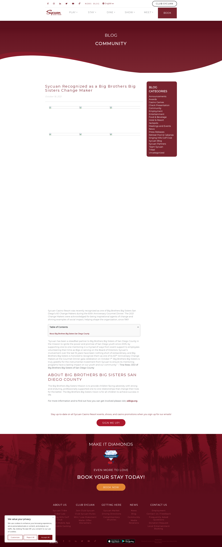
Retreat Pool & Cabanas (161, 135)
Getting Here (112, 505)
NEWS (88, 4)
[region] (30, 528)
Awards (153, 99)
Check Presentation (159, 105)
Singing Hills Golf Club (160, 138)
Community (155, 108)
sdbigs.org (132, 401)
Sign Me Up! (111, 422)
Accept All (45, 537)
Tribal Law (59, 514)
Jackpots (153, 123)
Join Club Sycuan (85, 511)
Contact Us (158, 505)
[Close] (53, 517)
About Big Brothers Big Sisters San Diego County (69, 334)
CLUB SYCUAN (164, 3)
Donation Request (158, 523)
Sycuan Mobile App (60, 523)
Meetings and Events (160, 126)
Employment (156, 111)
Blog (133, 514)
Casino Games (156, 102)
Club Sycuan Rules (85, 514)
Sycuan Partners (157, 144)
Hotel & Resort (156, 120)
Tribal (152, 149)
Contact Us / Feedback (159, 514)
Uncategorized (156, 152)
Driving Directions (111, 514)
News (152, 129)
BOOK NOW (111, 487)
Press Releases (156, 132)
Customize (15, 537)
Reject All (30, 537)
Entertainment (156, 114)
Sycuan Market (111, 511)
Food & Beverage (158, 117)
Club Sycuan (85, 505)
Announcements (157, 96)
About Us (60, 505)
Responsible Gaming (60, 526)
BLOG (96, 4)
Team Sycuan (156, 147)
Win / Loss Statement (85, 517)
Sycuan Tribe (60, 511)
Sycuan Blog (155, 141)
